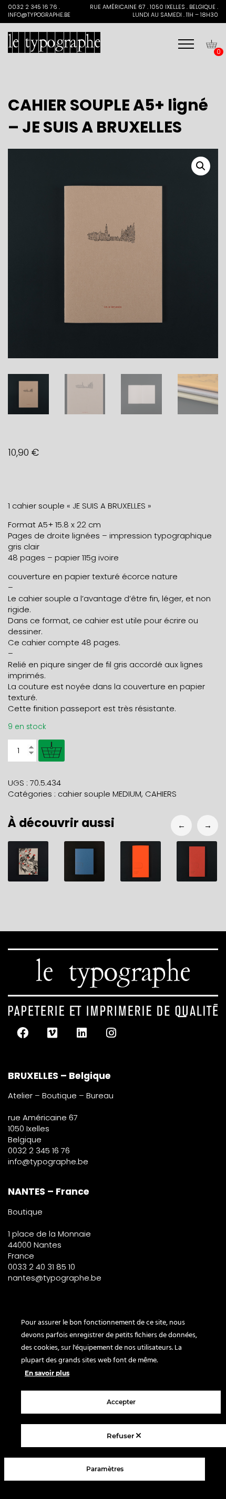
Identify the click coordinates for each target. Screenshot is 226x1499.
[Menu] (186, 44)
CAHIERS (161, 793)
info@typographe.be (48, 1161)
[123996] (51, 751)
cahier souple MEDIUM (99, 793)
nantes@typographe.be (54, 1277)
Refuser (121, 1435)
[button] (200, 166)
